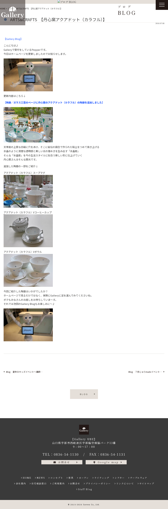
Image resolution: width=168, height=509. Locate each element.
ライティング (101, 477)
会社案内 (21, 483)
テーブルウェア (138, 477)
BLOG (84, 394)
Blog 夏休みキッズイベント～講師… (24, 371)
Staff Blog (85, 489)
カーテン (84, 477)
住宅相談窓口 (39, 483)
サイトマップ (146, 483)
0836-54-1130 (66, 454)
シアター (120, 477)
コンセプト (56, 477)
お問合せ (64, 462)
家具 (71, 477)
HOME (27, 477)
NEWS (41, 477)
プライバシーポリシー (98, 483)
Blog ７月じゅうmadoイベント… (145, 371)
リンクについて (125, 483)
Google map (108, 462)
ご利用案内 (58, 483)
